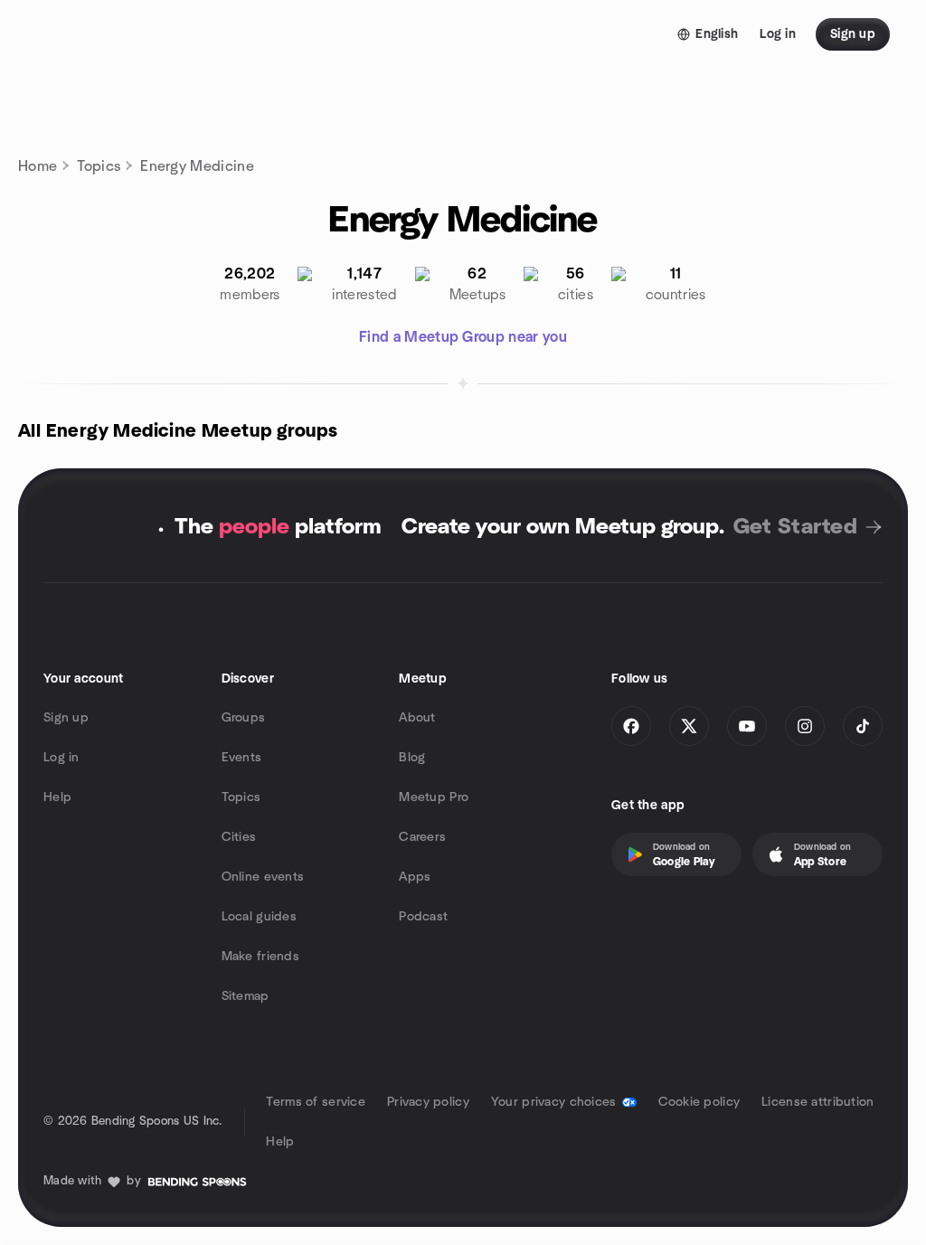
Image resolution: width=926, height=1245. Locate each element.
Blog (412, 757)
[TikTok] (863, 726)
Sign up (66, 718)
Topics (98, 166)
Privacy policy (428, 1102)
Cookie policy (699, 1102)
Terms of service (315, 1102)
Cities (239, 837)
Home (37, 166)
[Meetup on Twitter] (689, 726)
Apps (414, 877)
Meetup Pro (433, 797)
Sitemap (245, 996)
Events (242, 757)
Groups (244, 718)
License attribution (817, 1102)
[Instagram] (805, 726)
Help (57, 797)
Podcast (423, 916)
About (417, 718)
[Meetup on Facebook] (631, 726)
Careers (422, 837)
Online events (263, 877)
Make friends (260, 956)
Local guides (259, 916)
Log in (61, 757)
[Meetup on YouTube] (747, 726)
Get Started (795, 527)
